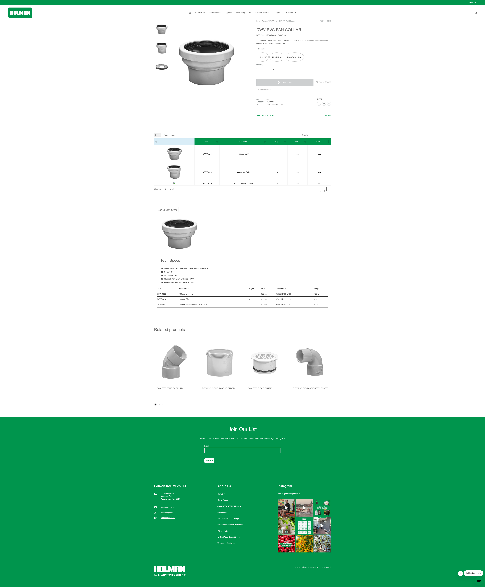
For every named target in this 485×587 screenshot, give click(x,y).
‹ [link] (320, 190)
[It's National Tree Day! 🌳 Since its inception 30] (322, 543)
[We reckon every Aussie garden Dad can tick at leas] (304, 526)
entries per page (168, 135)
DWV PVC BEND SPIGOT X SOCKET (310, 388)
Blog (228, 506)
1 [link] (324, 190)
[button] (323, 82)
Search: (304, 135)
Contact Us (291, 12)
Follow (288, 493)
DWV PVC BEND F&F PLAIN (170, 388)
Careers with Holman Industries (230, 524)
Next (329, 21)
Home (258, 21)
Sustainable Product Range (228, 518)
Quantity (259, 64)
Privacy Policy (222, 531)
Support (277, 12)
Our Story (221, 494)
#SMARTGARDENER (259, 12)
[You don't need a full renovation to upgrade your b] (322, 526)
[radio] (263, 57)
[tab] (265, 116)
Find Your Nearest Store (229, 537)
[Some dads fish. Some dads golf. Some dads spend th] (322, 508)
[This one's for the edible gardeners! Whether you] (286, 543)
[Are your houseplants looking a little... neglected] (286, 526)
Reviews (328, 115)
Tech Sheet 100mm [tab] (167, 209)
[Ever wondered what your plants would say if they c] (304, 508)
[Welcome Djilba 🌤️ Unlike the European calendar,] (304, 543)
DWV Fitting (271, 105)
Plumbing (240, 12)
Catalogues (222, 512)
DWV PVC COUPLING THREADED (218, 388)
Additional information (265, 115)
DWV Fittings (273, 21)
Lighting (228, 12)
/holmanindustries (168, 507)
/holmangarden (167, 512)
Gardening (214, 12)
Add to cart (287, 82)
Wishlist (474, 2)
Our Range (200, 12)
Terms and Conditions (226, 543)
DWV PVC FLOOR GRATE (260, 388)
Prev (321, 21)
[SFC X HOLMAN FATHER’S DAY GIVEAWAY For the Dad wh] (286, 508)
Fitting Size (261, 48)
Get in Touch (222, 500)
